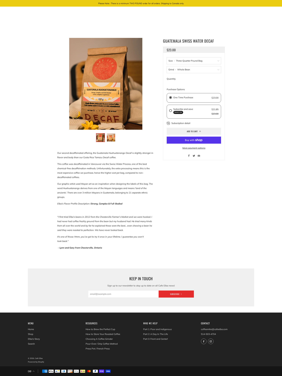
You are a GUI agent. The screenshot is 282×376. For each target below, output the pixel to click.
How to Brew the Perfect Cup (100, 329)
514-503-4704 (208, 334)
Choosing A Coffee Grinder (99, 339)
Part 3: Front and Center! (155, 339)
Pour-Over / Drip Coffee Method (102, 343)
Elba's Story (34, 339)
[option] (105, 84)
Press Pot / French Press (98, 348)
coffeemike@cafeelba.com (214, 329)
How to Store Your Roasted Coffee (103, 334)
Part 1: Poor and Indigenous (157, 329)
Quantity (171, 78)
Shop (30, 334)
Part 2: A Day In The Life (155, 334)
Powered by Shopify (36, 362)
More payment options (193, 148)
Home (31, 329)
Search (31, 343)
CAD (29, 371)
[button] (100, 137)
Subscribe (174, 294)
